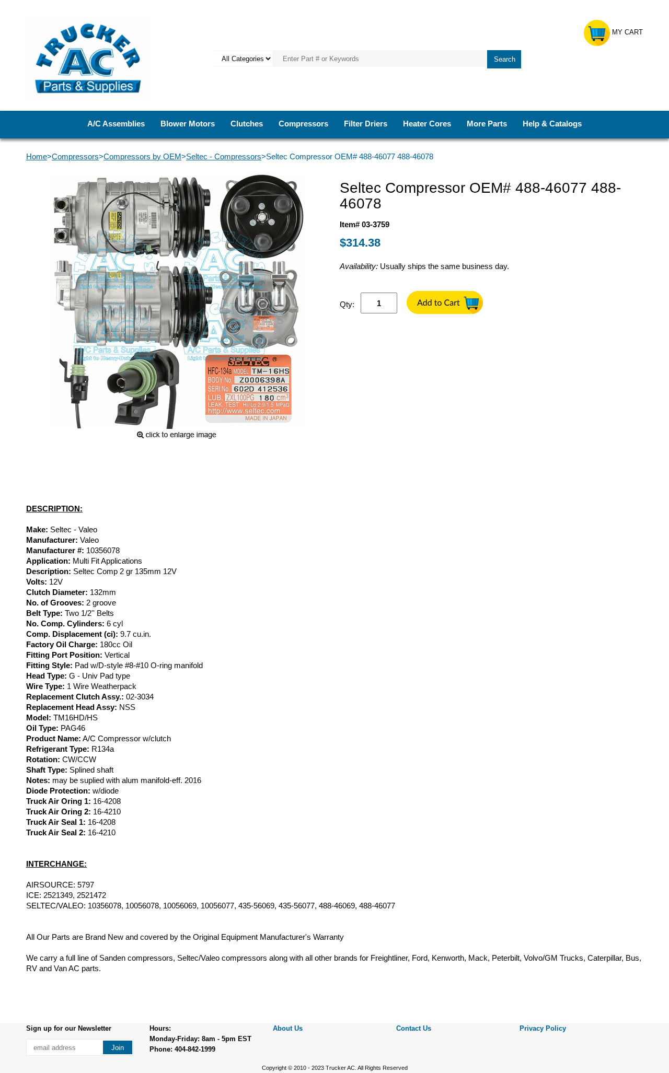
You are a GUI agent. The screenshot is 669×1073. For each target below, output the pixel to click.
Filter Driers (365, 123)
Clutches (246, 123)
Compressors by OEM (142, 156)
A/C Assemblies (116, 123)
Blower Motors (187, 123)
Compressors (303, 123)
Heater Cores (427, 123)
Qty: (347, 304)
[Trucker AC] (88, 57)
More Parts (487, 123)
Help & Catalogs (552, 123)
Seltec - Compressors (223, 156)
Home (36, 156)
